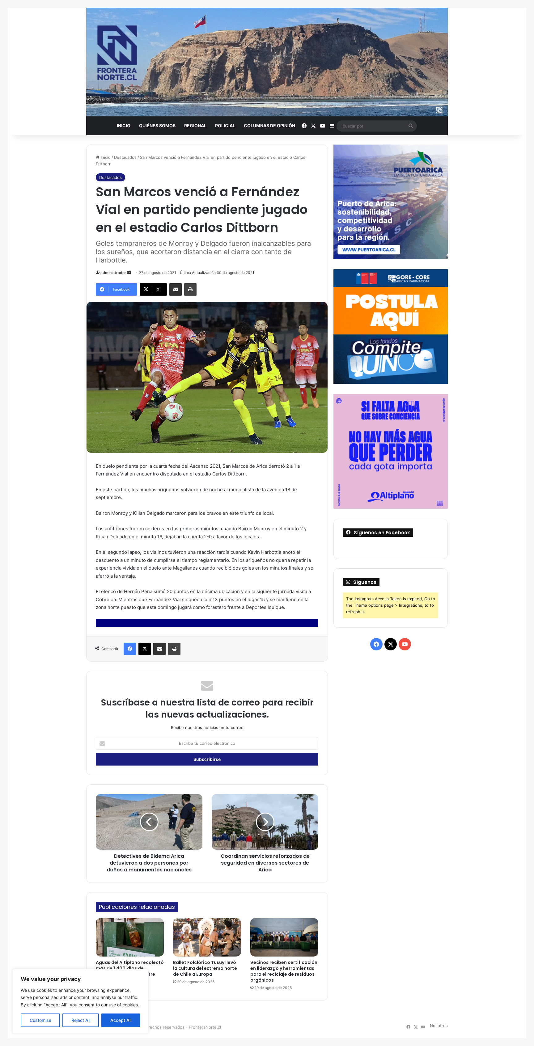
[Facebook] (130, 649)
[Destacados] (267, 62)
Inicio (123, 125)
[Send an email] (129, 272)
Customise (40, 1020)
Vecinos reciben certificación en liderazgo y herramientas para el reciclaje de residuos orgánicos (283, 971)
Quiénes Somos (157, 125)
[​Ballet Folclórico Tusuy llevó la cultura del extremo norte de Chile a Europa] (207, 937)
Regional (195, 125)
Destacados (125, 157)
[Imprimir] (190, 289)
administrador (113, 272)
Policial (225, 125)
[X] (144, 649)
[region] (80, 1001)
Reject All (80, 1020)
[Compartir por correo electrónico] (175, 289)
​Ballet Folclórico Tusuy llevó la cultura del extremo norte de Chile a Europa (205, 968)
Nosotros (439, 1025)
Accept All (120, 1020)
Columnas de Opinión (269, 125)
